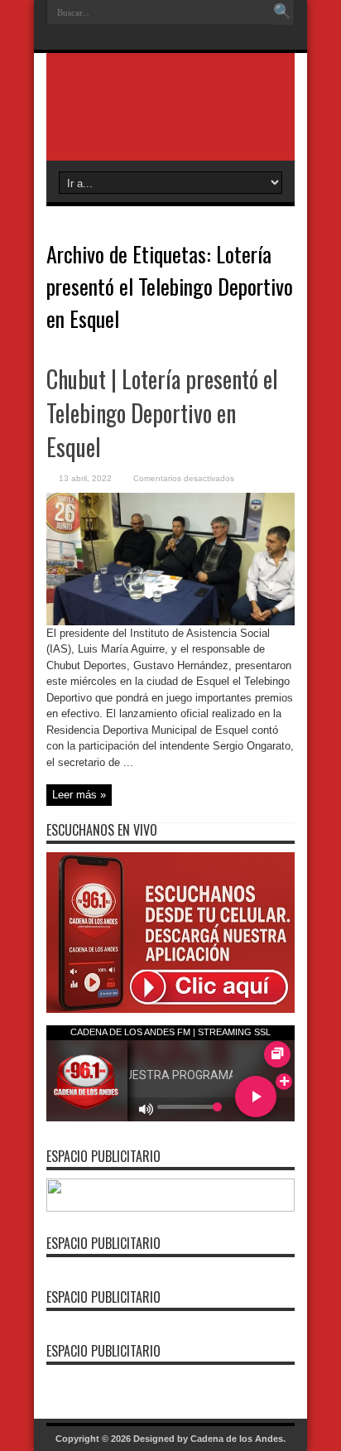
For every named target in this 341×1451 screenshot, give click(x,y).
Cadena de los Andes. (238, 1439)
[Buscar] (282, 12)
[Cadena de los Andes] (170, 119)
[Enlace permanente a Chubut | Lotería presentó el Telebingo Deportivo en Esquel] (170, 621)
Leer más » (79, 794)
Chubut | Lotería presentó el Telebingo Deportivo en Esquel (162, 413)
